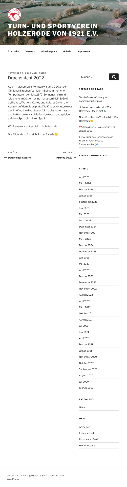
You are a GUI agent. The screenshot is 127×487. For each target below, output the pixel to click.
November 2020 (88, 356)
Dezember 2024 (87, 226)
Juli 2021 (83, 325)
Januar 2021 (85, 350)
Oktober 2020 (86, 363)
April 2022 (84, 301)
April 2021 (84, 338)
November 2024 (88, 232)
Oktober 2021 (86, 313)
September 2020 (88, 369)
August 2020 (86, 375)
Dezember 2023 (87, 251)
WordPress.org (87, 445)
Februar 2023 (86, 276)
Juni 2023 (84, 257)
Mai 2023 (84, 263)
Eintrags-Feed (86, 433)
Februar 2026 (86, 189)
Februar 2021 (86, 344)
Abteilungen (48, 51)
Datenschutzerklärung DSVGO (23, 475)
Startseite (13, 51)
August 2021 (86, 319)
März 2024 (85, 239)
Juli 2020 (84, 381)
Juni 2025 (84, 208)
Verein (29, 51)
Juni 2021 (84, 332)
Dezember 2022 (87, 282)
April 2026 (84, 177)
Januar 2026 (85, 195)
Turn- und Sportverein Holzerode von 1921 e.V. (53, 29)
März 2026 (85, 183)
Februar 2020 (86, 387)
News (82, 407)
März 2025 (85, 220)
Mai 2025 (84, 214)
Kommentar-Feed (88, 439)
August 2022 (86, 294)
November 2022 (88, 288)
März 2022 (85, 307)
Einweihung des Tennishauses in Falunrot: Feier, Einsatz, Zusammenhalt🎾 (96, 140)
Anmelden (84, 426)
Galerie (67, 51)
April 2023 (84, 270)
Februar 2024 (86, 245)
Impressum (84, 51)
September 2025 (88, 201)
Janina (42, 73)
